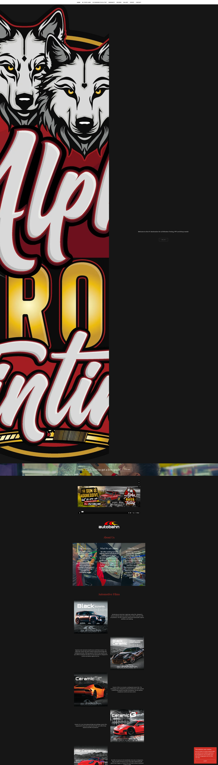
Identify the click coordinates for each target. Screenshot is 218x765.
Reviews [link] (119, 2)
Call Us (163, 239)
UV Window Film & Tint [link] (100, 2)
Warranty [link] (112, 2)
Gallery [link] (125, 2)
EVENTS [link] (132, 2)
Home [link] (78, 2)
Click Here (127, 469)
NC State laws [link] (86, 2)
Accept (205, 760)
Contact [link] (138, 2)
